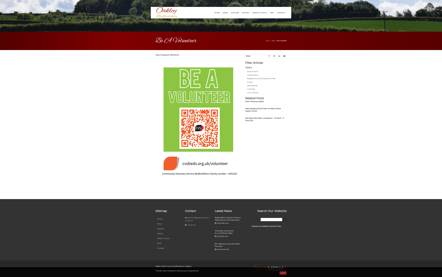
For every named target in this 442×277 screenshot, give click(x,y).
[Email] (284, 56)
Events (250, 82)
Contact (160, 248)
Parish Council (163, 238)
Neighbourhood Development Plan (261, 79)
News (273, 41)
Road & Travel (252, 72)
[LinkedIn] (279, 56)
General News (252, 75)
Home (268, 41)
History (160, 233)
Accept (283, 273)
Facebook (191, 225)
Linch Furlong (252, 93)
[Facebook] (269, 56)
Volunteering (252, 86)
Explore (160, 229)
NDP (159, 243)
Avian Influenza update (254, 101)
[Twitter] (274, 56)
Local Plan (251, 89)
